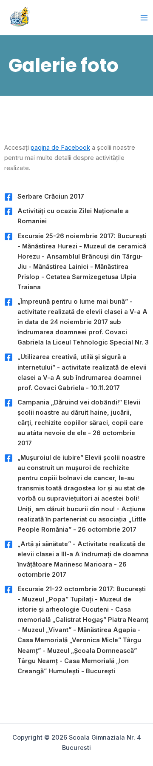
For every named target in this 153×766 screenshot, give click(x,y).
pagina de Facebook (60, 147)
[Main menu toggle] (144, 18)
